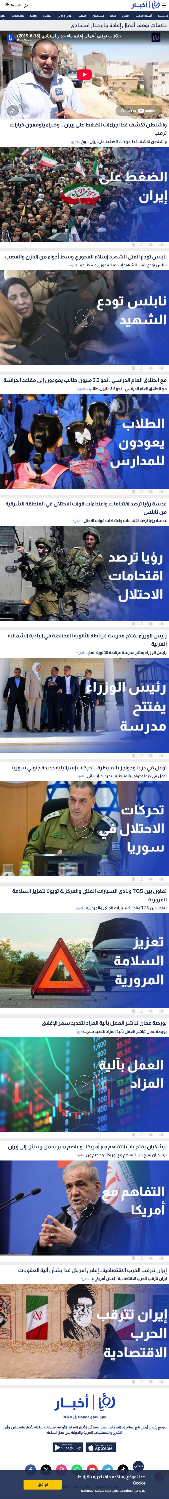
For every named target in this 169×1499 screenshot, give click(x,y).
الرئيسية (163, 15)
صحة (113, 15)
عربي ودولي (64, 15)
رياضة (33, 15)
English (15, 5)
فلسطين (98, 15)
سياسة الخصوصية (92, 1490)
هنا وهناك (17, 15)
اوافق (43, 1484)
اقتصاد (47, 15)
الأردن (125, 15)
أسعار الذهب (144, 15)
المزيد (74, 142)
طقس (82, 15)
